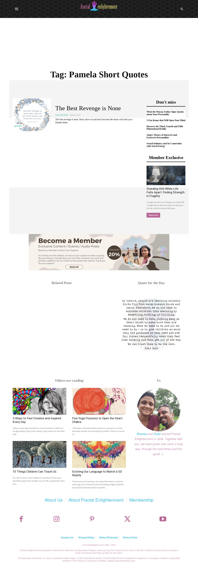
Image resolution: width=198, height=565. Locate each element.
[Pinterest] (92, 519)
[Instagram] (56, 519)
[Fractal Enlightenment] (98, 6)
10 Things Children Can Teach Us (34, 471)
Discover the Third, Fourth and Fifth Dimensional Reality (165, 127)
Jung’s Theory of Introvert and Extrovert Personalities (162, 136)
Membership (141, 500)
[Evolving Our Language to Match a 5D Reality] (99, 454)
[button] (181, 9)
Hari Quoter (61, 115)
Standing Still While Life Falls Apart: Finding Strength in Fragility (166, 192)
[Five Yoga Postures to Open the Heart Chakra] (99, 401)
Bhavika (142, 434)
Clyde (157, 434)
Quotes (18, 126)
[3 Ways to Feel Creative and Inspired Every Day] (39, 401)
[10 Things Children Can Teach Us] (39, 454)
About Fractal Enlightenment (95, 500)
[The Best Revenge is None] (32, 114)
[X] (127, 519)
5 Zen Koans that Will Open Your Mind (166, 120)
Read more (153, 215)
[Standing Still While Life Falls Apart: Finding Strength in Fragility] (166, 175)
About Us (54, 500)
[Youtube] (162, 519)
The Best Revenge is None (88, 108)
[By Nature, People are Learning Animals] (151, 324)
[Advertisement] (99, 39)
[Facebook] (21, 519)
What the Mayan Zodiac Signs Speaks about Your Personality (165, 113)
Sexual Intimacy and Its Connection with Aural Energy (164, 144)
